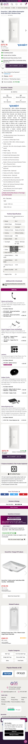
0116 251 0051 (23, 691)
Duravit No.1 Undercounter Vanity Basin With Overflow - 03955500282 (13, 581)
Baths (7, 660)
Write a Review (14, 507)
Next (26, 1)
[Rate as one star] (15, 505)
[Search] (12, 4)
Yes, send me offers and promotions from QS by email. (14, 716)
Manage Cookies (14, 734)
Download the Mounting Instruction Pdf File (15, 284)
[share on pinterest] (23, 494)
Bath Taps (7, 653)
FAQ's (22, 699)
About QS (3, 697)
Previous (1, 1)
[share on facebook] (5, 494)
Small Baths (20, 660)
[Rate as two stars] (16, 505)
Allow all (14, 731)
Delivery (13, 697)
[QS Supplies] (5, 4)
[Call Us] (17, 4)
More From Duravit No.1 (14, 596)
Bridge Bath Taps (7, 657)
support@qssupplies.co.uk (9, 691)
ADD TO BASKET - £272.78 (16, 65)
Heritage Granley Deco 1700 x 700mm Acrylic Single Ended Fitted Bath (13, 633)
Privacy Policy (14, 699)
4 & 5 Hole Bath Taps (21, 653)
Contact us (24, 697)
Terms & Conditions (16, 701)
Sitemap (3, 704)
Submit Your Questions (15, 517)
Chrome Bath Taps (20, 657)
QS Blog (3, 699)
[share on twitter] (14, 494)
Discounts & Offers (5, 701)
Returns (23, 701)
